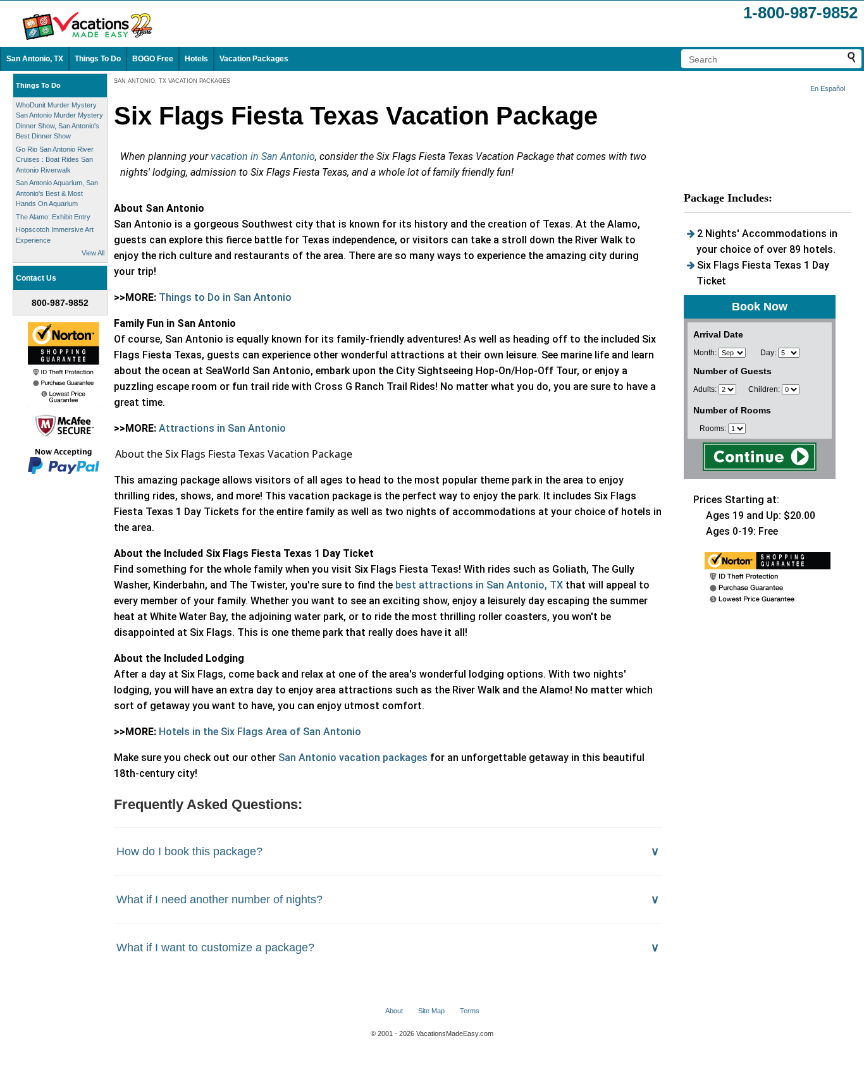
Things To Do (98, 58)
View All (93, 253)
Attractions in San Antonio (222, 428)
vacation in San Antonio (263, 156)
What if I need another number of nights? (219, 899)
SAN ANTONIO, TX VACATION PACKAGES (172, 81)
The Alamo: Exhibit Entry (53, 217)
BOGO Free (152, 58)
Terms (469, 1011)
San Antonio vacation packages (353, 758)
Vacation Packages (253, 58)
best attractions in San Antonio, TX (479, 585)
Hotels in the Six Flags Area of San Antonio (260, 732)
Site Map (431, 1011)
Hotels (196, 58)
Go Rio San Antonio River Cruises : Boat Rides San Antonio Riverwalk (55, 159)
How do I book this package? (189, 851)
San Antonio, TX (34, 58)
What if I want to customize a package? (215, 947)
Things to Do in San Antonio (225, 297)
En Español (827, 88)
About (394, 1011)
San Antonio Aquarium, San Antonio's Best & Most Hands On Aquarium (57, 193)
